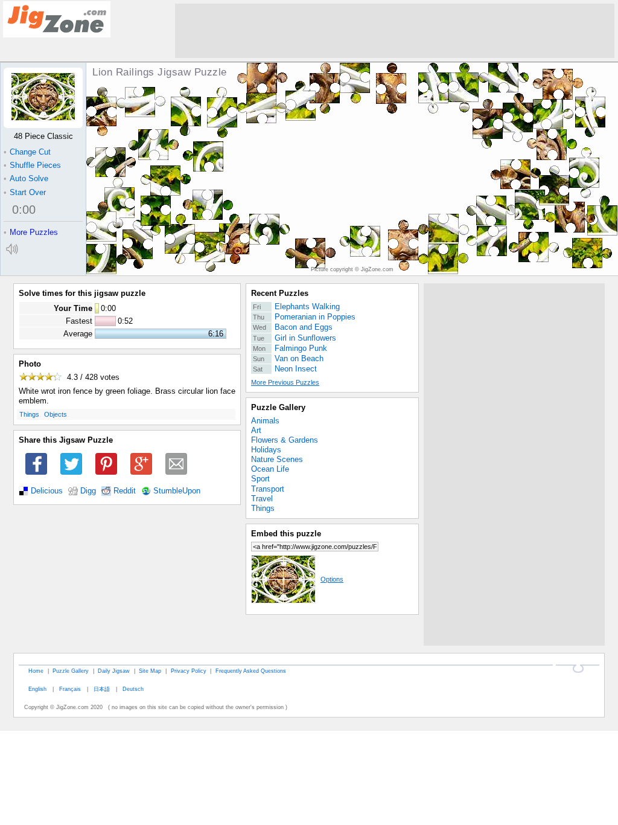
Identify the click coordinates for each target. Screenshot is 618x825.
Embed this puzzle (286, 533)
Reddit (124, 491)
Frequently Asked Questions (250, 670)
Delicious (47, 491)
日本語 (102, 688)
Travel (262, 498)
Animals (265, 420)
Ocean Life (270, 468)
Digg (88, 491)
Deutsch (133, 688)
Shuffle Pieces (32, 165)
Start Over (25, 192)
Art (256, 430)
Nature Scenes (277, 459)
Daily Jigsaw (114, 670)
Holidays (266, 449)
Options (331, 579)
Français (70, 688)
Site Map (150, 670)
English (37, 688)
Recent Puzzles (279, 293)
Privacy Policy (188, 670)
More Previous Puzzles (285, 382)
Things (29, 414)
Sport (260, 478)
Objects (55, 414)
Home (35, 670)
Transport (267, 488)
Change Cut (27, 151)
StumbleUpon (176, 491)
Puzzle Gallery (278, 407)
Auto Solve (26, 178)
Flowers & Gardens (284, 440)
